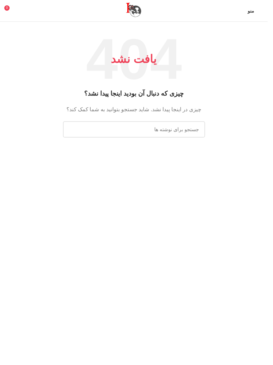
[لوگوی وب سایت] (134, 10)
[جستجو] (71, 129)
